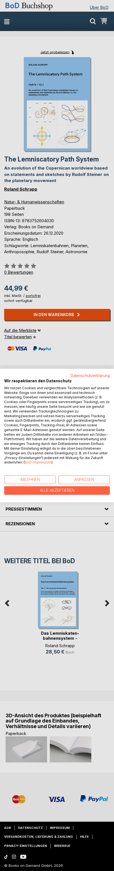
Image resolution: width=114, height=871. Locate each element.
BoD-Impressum (38, 462)
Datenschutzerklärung (90, 375)
